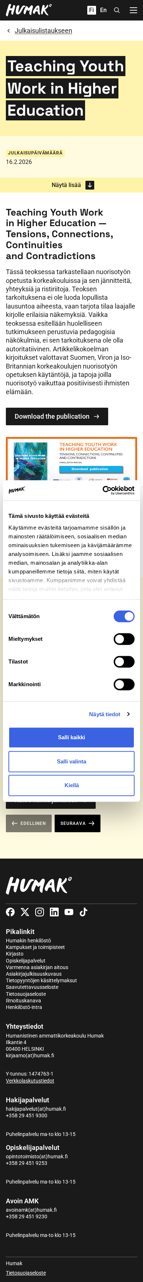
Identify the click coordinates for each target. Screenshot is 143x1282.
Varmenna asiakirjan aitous (37, 967)
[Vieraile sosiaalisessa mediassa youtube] (69, 912)
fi (91, 10)
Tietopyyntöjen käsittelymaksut (41, 980)
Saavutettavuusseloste (32, 987)
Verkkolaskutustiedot (30, 1081)
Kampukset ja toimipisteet (35, 947)
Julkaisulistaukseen (43, 30)
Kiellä (72, 785)
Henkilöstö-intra (24, 1007)
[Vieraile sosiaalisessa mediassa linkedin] (54, 912)
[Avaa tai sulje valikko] (133, 10)
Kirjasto (14, 954)
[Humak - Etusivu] (29, 10)
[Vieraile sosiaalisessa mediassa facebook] (10, 912)
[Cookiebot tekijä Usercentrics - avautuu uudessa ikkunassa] (103, 490)
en (103, 10)
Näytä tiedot (104, 714)
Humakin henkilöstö (28, 940)
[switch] (124, 639)
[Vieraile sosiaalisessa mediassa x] (25, 912)
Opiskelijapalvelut (25, 961)
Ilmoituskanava (23, 1000)
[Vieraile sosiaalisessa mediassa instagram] (39, 912)
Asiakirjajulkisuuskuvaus (34, 974)
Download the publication (52, 416)
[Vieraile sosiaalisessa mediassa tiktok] (83, 912)
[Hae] (117, 10)
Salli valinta (71, 761)
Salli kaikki (71, 737)
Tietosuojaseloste (26, 994)
